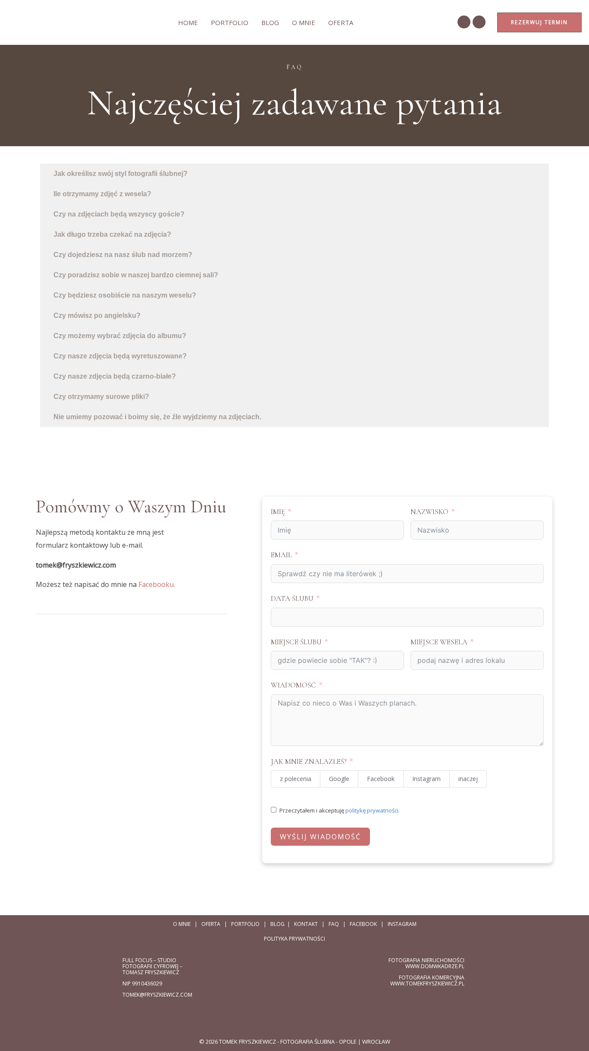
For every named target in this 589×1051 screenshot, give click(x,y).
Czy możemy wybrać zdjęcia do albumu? (119, 335)
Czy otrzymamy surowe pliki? (101, 396)
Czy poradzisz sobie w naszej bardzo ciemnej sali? (135, 275)
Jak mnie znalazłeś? (309, 761)
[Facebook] (463, 22)
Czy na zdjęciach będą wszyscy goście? (119, 214)
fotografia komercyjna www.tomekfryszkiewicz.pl (427, 980)
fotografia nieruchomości (426, 960)
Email (281, 554)
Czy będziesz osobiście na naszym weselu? (124, 295)
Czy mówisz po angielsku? (97, 315)
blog (277, 924)
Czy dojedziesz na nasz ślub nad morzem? (122, 254)
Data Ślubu (292, 598)
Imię (278, 511)
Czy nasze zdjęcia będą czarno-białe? (114, 376)
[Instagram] (479, 22)
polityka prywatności (294, 938)
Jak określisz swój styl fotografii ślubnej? (120, 173)
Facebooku (156, 584)
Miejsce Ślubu (296, 641)
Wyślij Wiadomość (320, 836)
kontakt (306, 924)
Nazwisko (429, 511)
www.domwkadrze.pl (434, 966)
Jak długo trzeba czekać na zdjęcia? (112, 234)
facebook (363, 924)
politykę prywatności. (372, 810)
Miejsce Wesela (438, 641)
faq (334, 924)
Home (188, 22)
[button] (294, 173)
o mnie (303, 22)
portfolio (245, 924)
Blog (270, 22)
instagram (402, 924)
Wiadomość (293, 685)
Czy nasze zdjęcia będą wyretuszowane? (120, 356)
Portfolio (229, 22)
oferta (340, 22)
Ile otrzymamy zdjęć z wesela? (102, 194)
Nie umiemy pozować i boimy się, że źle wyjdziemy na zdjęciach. (157, 416)
